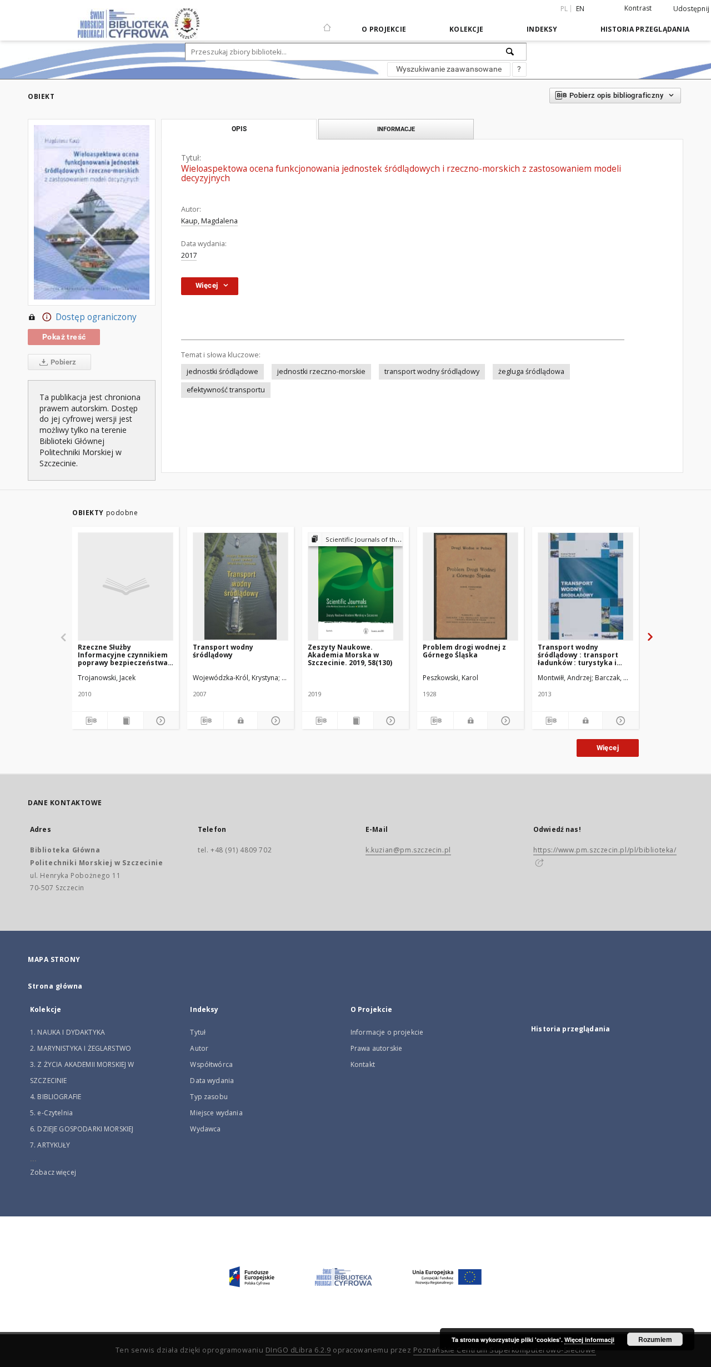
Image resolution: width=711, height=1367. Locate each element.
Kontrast (638, 8)
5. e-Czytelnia (51, 1112)
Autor (199, 1048)
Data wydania (212, 1080)
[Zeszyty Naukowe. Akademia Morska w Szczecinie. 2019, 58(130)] (355, 586)
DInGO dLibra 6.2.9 (298, 1350)
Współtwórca (211, 1064)
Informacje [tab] (396, 129)
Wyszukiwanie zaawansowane (449, 68)
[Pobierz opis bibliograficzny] (89, 721)
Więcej (608, 748)
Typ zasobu (209, 1096)
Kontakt (363, 1064)
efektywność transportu (226, 390)
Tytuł (198, 1032)
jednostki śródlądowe (222, 371)
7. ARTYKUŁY (50, 1145)
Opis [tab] (239, 129)
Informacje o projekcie (387, 1032)
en (580, 8)
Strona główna (55, 986)
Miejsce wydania (216, 1112)
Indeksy (542, 29)
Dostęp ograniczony (96, 317)
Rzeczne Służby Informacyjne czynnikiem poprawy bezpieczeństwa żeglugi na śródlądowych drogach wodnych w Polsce (125, 654)
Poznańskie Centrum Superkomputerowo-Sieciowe (504, 1350)
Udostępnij (691, 8)
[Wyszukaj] (510, 52)
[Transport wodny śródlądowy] (240, 586)
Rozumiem (655, 1339)
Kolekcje (466, 29)
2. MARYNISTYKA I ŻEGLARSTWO (80, 1048)
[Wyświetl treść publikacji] (125, 721)
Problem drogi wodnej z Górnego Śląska (464, 651)
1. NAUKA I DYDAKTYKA (67, 1032)
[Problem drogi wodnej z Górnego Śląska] (470, 586)
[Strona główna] (327, 23)
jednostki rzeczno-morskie (321, 371)
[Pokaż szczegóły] (159, 721)
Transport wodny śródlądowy (223, 651)
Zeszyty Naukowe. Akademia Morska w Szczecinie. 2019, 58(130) (350, 654)
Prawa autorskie (376, 1048)
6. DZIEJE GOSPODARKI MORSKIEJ (81, 1129)
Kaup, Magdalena (209, 221)
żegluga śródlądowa (531, 371)
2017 (189, 255)
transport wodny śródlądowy (431, 371)
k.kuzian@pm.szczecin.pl (408, 850)
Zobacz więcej (53, 1172)
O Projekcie (384, 29)
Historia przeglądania (644, 29)
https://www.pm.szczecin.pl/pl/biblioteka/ (605, 850)
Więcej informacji (589, 1339)
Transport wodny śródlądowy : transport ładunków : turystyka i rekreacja (578, 654)
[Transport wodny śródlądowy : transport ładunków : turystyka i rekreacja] (585, 586)
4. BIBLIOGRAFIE (55, 1096)
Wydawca (205, 1129)
